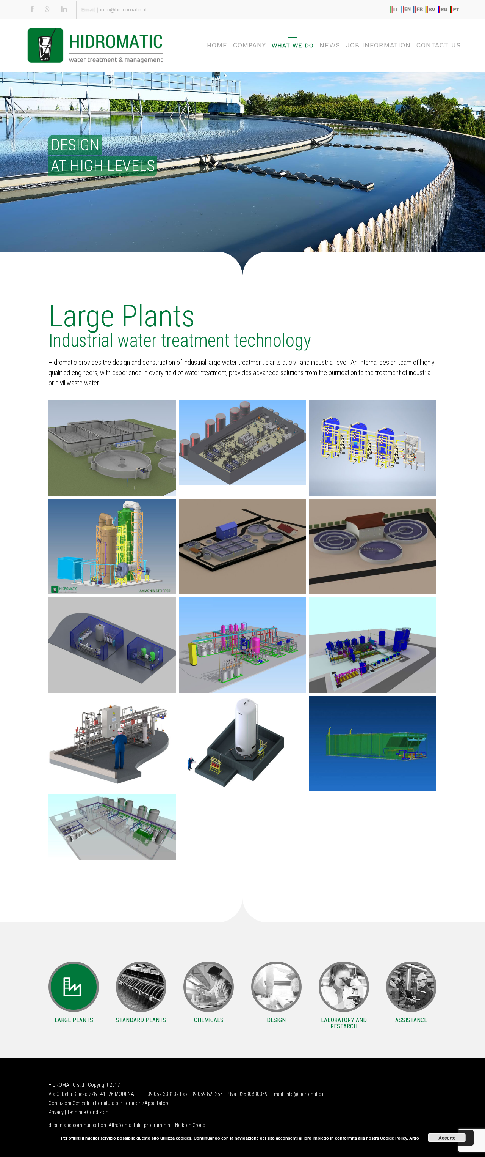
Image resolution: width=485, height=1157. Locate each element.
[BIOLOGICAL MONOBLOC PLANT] (372, 743)
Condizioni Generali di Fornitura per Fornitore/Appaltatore (108, 1103)
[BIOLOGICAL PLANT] (242, 546)
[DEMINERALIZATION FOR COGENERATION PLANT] (112, 645)
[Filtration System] (372, 645)
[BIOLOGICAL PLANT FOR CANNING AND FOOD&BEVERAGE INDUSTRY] (112, 448)
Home (217, 45)
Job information (378, 45)
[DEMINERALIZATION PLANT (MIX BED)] (372, 448)
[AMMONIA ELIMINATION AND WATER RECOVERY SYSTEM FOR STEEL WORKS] (112, 546)
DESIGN (276, 1020)
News (329, 45)
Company (249, 45)
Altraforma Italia (125, 1125)
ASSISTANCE (411, 1020)
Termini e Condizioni (88, 1112)
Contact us (438, 45)
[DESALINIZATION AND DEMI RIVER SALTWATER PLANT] (112, 827)
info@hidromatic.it (123, 9)
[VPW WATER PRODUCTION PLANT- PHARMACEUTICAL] (112, 743)
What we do (293, 45)
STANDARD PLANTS (141, 1020)
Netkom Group (190, 1125)
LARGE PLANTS (74, 1020)
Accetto (446, 1137)
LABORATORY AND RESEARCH (344, 1023)
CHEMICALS (209, 1020)
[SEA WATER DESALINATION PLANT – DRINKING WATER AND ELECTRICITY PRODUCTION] (242, 442)
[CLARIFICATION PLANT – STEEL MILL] (242, 743)
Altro (414, 1138)
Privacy (56, 1112)
